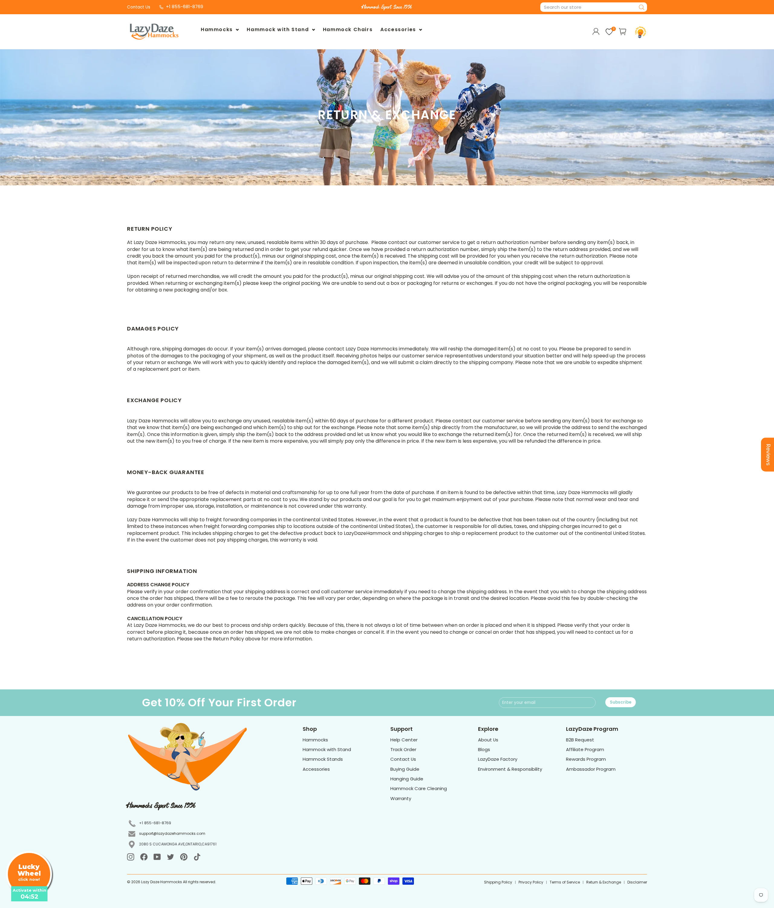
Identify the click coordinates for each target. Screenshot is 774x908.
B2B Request (580, 740)
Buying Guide (404, 769)
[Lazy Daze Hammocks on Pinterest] (183, 857)
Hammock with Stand (278, 29)
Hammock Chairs (347, 29)
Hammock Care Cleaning (418, 788)
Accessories (399, 29)
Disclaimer (637, 882)
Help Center (404, 740)
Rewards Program (586, 759)
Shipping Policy (498, 882)
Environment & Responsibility (510, 769)
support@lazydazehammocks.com (172, 833)
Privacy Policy (531, 882)
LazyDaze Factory (497, 759)
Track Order (403, 749)
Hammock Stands (323, 759)
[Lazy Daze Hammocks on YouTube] (157, 857)
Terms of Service (565, 882)
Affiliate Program (585, 749)
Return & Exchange (603, 882)
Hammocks (217, 29)
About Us (488, 740)
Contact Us (138, 7)
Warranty (400, 798)
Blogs (484, 749)
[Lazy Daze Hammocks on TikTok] (197, 857)
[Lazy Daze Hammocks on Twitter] (170, 857)
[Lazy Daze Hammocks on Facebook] (144, 857)
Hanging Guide (406, 779)
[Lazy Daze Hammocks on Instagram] (130, 857)
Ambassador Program (591, 769)
